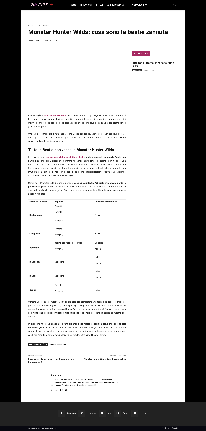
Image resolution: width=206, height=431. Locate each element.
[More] (63, 48)
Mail (109, 413)
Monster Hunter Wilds (55, 115)
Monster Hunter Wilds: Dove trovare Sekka (105, 359)
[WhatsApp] (50, 48)
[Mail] (102, 413)
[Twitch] (61, 390)
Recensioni (137, 70)
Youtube (144, 413)
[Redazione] (39, 382)
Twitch (126, 413)
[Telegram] (57, 48)
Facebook (71, 413)
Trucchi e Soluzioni (42, 25)
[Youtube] (66, 390)
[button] (174, 5)
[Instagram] (56, 390)
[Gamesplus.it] (41, 4)
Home (30, 25)
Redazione (34, 41)
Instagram (92, 413)
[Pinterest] (44, 48)
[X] (37, 48)
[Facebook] (31, 48)
